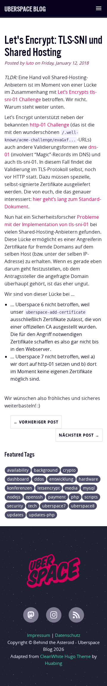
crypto (69, 470)
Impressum (38, 635)
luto (30, 63)
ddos (39, 479)
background (46, 470)
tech (32, 506)
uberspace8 (83, 506)
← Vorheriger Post (36, 422)
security (15, 506)
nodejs (14, 497)
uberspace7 (54, 506)
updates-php (42, 515)
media (71, 488)
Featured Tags (19, 454)
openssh (34, 497)
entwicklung (61, 479)
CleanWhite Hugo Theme (65, 656)
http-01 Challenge (49, 124)
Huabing (53, 663)
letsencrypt (48, 488)
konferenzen (19, 488)
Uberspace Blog (25, 8)
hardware (88, 479)
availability (18, 470)
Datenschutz (67, 635)
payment (57, 497)
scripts (91, 497)
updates (15, 515)
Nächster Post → (79, 435)
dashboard (18, 479)
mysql (89, 488)
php (75, 497)
